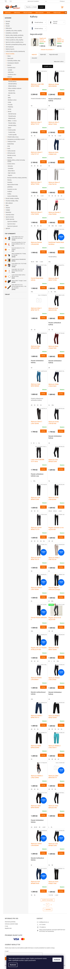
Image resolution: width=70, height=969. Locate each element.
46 (61, 196)
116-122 (50, 895)
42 (37, 166)
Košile (9, 102)
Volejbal (8, 210)
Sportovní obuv (11, 224)
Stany (8, 56)
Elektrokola (9, 28)
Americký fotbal (10, 214)
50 (31, 135)
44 (40, 166)
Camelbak (10, 168)
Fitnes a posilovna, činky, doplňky (14, 40)
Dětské (7, 23)
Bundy (9, 111)
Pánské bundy (12, 116)
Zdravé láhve (11, 170)
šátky (9, 97)
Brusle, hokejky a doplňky (12, 198)
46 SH (35, 827)
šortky (9, 109)
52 (34, 135)
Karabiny (9, 182)
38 (31, 166)
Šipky (7, 205)
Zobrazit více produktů (47, 49)
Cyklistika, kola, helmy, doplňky (14, 30)
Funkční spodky (12, 134)
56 (49, 481)
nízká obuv (11, 72)
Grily (8, 146)
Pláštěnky (10, 107)
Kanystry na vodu (12, 189)
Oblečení (9, 77)
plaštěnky (10, 187)
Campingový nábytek (13, 63)
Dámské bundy (12, 114)
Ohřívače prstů (11, 153)
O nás (6, 926)
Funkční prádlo (12, 130)
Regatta (10, 175)
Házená (8, 207)
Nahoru (48, 909)
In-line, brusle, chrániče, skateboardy (15, 51)
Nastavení (13, 965)
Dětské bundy (11, 118)
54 (31, 105)
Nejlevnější (43, 54)
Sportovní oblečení (12, 221)
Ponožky (10, 104)
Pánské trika (11, 90)
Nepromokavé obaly (12, 184)
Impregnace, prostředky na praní (16, 139)
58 (49, 105)
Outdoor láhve (11, 163)
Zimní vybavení (10, 47)
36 (49, 196)
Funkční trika (11, 132)
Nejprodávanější (53, 54)
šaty (9, 95)
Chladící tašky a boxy (13, 137)
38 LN (32, 261)
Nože (8, 148)
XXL (49, 261)
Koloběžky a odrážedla (12, 33)
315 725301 (42, 924)
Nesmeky (9, 157)
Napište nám (8, 928)
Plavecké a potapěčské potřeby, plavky (16, 44)
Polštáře (9, 191)
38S (53, 226)
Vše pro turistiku (10, 53)
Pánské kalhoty (12, 81)
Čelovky (9, 180)
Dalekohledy (10, 144)
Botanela (10, 166)
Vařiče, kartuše (11, 151)
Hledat (41, 7)
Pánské (8, 26)
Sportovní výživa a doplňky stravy (14, 42)
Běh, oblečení (9, 203)
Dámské (8, 21)
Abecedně (34, 58)
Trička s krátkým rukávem (14, 88)
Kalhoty (10, 79)
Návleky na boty (11, 155)
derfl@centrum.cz (44, 922)
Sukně (9, 127)
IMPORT (8, 228)
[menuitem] (7, 12)
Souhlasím (57, 959)
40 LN (55, 511)
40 (34, 166)
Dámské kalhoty (12, 83)
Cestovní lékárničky (12, 196)
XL (51, 291)
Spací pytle (10, 58)
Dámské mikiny (12, 125)
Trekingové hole (11, 141)
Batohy (9, 65)
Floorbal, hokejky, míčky (12, 200)
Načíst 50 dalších (47, 900)
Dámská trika (11, 93)
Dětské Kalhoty (12, 86)
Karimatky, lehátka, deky (13, 60)
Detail (43, 93)
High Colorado (11, 173)
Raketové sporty (10, 49)
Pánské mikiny (12, 123)
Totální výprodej (10, 219)
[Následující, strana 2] (47, 904)
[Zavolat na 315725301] (7, 1)
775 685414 (42, 927)
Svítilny (9, 194)
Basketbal (8, 212)
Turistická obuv (11, 67)
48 (49, 135)
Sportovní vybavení (12, 226)
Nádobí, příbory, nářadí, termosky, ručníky (16, 160)
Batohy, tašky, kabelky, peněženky (14, 35)
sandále (10, 70)
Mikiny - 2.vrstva (12, 120)
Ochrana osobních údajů (11, 924)
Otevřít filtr (48, 66)
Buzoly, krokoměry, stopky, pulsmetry (17, 177)
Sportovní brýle (10, 217)
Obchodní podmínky (33, 1)
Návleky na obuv (12, 100)
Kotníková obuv (12, 74)
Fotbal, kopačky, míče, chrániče (14, 37)
